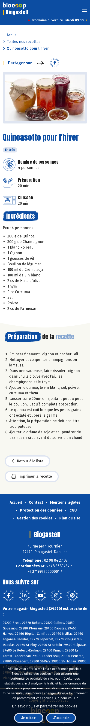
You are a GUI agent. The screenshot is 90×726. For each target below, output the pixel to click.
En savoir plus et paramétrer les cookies (44, 706)
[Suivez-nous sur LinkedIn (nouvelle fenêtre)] (24, 595)
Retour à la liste (30, 461)
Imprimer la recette (35, 476)
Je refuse (28, 718)
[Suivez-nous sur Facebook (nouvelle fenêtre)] (8, 595)
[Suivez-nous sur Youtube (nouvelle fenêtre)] (40, 595)
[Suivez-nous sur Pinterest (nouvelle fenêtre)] (72, 595)
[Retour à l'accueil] (14, 5)
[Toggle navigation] (84, 11)
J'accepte (61, 718)
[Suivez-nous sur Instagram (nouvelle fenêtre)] (56, 595)
